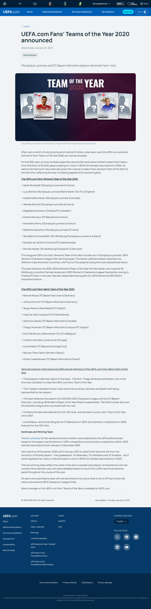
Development (8, 538)
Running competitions (12, 533)
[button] (128, 12)
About (5, 521)
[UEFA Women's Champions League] (35, 3)
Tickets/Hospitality (39, 538)
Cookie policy (87, 582)
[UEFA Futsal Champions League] (20, 3)
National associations (12, 527)
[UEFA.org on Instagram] (136, 539)
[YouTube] (126, 549)
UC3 (60, 527)
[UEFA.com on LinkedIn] (117, 549)
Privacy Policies (69, 582)
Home (11, 11)
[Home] (10, 516)
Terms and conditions (48, 582)
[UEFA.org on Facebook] (126, 539)
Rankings (35, 532)
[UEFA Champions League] (5, 3)
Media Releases (30, 55)
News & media (9, 550)
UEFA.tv (34, 521)
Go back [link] (26, 26)
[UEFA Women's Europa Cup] (80, 3)
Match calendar (37, 527)
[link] (29, 12)
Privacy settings (105, 582)
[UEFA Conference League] (65, 3)
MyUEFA (61, 521)
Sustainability (9, 544)
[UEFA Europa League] (50, 3)
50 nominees (33, 438)
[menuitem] (31, 12)
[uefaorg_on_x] (117, 539)
